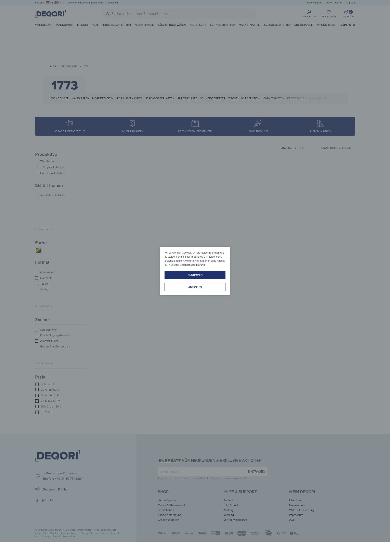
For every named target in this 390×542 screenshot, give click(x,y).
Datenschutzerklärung (192, 265)
